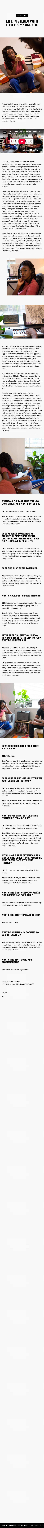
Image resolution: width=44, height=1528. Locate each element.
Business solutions (35, 4)
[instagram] (3, 997)
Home (4, 1525)
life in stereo (23, 1525)
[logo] (8, 8)
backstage (12, 1525)
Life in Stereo (22, 15)
